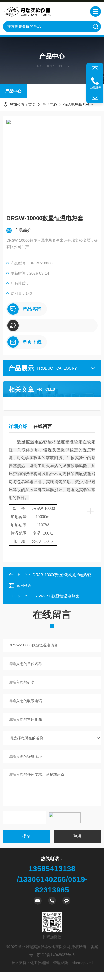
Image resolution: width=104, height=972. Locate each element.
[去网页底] (95, 97)
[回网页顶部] (95, 69)
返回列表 (24, 585)
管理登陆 (60, 963)
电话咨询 (95, 87)
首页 (32, 104)
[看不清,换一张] (65, 817)
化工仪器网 (39, 963)
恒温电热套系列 (76, 104)
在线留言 (42, 426)
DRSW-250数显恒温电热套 (55, 596)
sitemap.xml (82, 963)
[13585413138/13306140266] (52, 325)
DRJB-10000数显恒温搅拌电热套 (62, 574)
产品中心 (13, 91)
